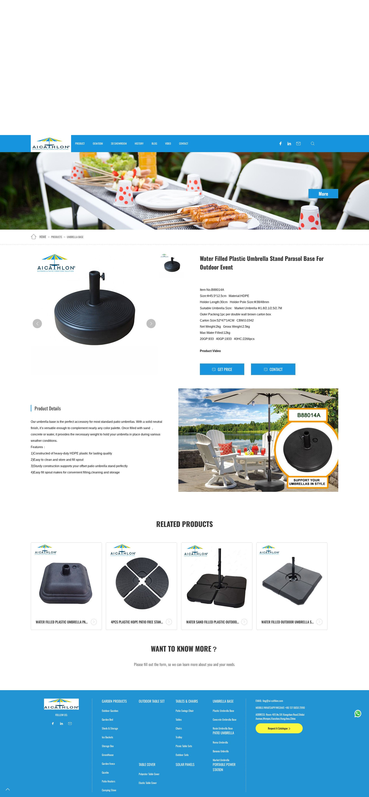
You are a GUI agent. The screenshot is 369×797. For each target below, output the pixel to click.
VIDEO (168, 143)
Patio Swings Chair (185, 711)
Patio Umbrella (223, 732)
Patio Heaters (108, 781)
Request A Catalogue (278, 728)
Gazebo (105, 772)
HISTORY (139, 143)
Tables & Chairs (187, 701)
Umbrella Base (75, 237)
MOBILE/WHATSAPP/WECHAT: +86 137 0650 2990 (280, 708)
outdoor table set (152, 701)
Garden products (114, 701)
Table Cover (147, 764)
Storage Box (108, 746)
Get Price (224, 369)
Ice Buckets (107, 737)
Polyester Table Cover (149, 774)
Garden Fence (108, 764)
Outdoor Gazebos (110, 711)
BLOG (154, 143)
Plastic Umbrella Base (223, 711)
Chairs (179, 728)
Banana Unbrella (221, 751)
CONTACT (183, 143)
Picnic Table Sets (184, 746)
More (323, 193)
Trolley (179, 737)
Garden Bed (107, 719)
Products (56, 237)
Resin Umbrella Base (223, 728)
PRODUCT (80, 143)
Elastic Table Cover (148, 783)
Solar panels (185, 764)
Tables (179, 719)
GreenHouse (108, 755)
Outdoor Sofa (182, 755)
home (42, 236)
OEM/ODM (98, 143)
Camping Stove (109, 790)
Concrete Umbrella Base (224, 719)
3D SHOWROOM (119, 143)
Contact (276, 369)
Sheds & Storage (110, 728)
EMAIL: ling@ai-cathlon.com (269, 701)
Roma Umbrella (220, 742)
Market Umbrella (221, 760)
